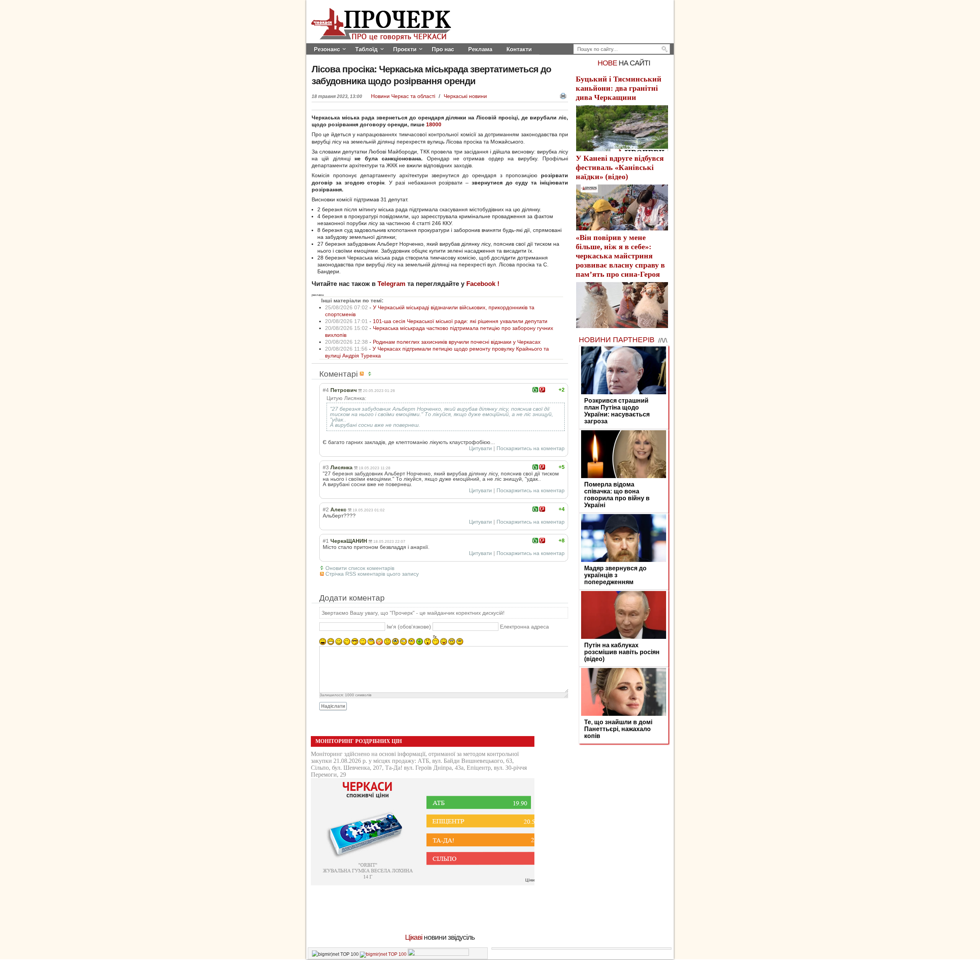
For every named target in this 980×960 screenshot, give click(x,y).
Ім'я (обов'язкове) (409, 627)
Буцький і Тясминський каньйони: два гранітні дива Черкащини (619, 88)
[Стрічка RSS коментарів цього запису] (363, 373)
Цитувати (480, 448)
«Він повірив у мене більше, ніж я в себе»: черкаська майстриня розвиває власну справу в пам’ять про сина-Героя (620, 255)
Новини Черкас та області (404, 96)
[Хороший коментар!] (535, 389)
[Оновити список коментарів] (371, 373)
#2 (326, 509)
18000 (433, 124)
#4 (326, 390)
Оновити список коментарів (359, 568)
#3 (326, 467)
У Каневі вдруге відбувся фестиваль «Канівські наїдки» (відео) (620, 167)
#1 (326, 541)
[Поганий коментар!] (542, 389)
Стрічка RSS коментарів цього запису (372, 574)
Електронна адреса (524, 627)
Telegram (391, 283)
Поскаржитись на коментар (531, 448)
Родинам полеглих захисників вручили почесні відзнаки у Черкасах (457, 342)
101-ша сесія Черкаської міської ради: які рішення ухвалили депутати (460, 321)
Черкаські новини (465, 96)
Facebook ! (483, 283)
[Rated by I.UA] (438, 954)
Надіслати (333, 706)
